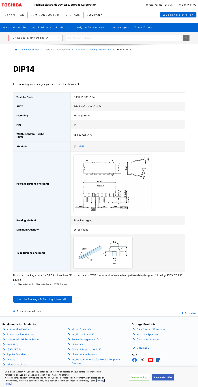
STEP (81, 146)
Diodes (11, 359)
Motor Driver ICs (81, 329)
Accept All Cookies (163, 377)
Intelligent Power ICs (84, 334)
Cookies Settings (139, 377)
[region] (99, 377)
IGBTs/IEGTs (14, 349)
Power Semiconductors (20, 334)
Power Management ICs (86, 339)
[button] (160, 5)
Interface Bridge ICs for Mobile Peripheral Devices (96, 361)
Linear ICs (77, 344)
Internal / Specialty (148, 334)
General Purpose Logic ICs (87, 349)
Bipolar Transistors (18, 354)
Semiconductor (30, 49)
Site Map (190, 313)
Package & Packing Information (93, 49)
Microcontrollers (16, 364)
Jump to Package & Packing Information (42, 299)
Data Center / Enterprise (151, 329)
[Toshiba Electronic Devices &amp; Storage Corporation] (65, 5)
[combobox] (123, 38)
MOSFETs (12, 344)
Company (143, 347)
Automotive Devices (19, 329)
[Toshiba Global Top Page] (18, 5)
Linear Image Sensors (84, 354)
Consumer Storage (148, 339)
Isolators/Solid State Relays (23, 339)
